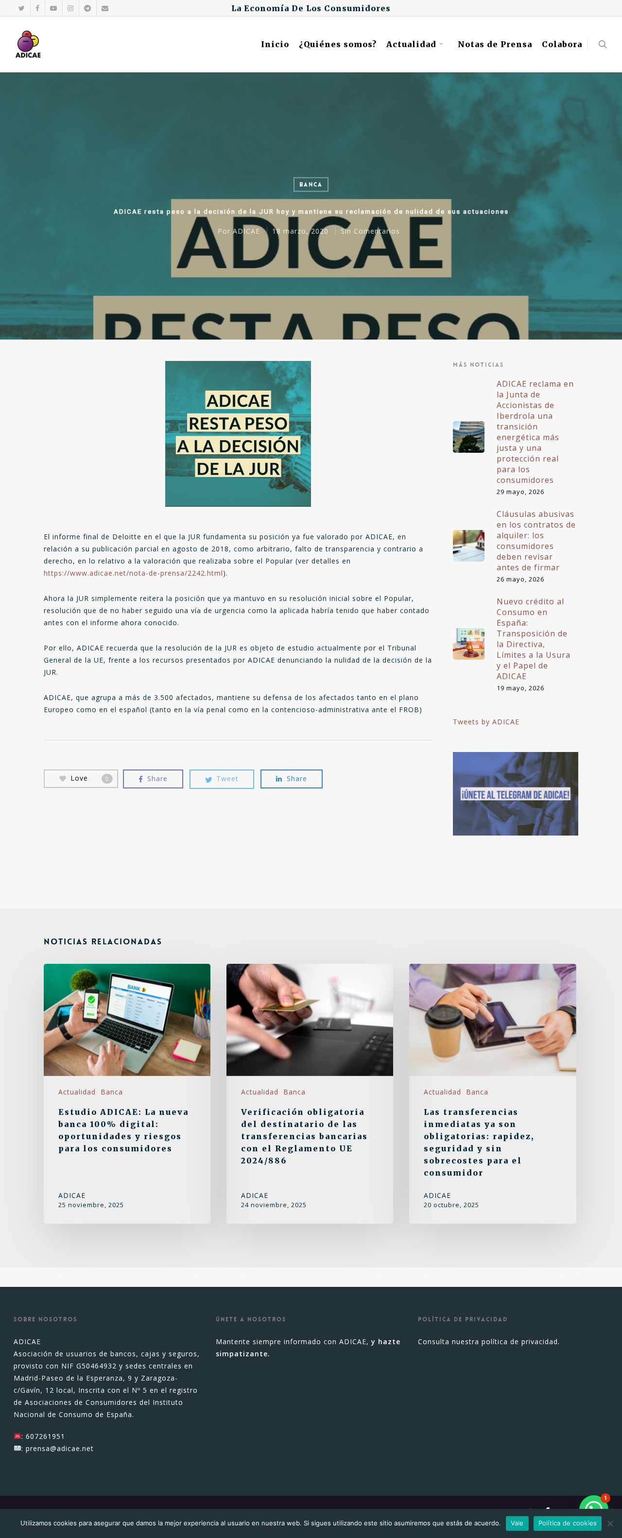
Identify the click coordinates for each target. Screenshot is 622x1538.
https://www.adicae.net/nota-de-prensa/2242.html (133, 573)
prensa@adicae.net (60, 1448)
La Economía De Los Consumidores (311, 8)
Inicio (275, 44)
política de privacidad (520, 1341)
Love (89, 778)
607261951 (45, 1436)
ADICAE (246, 230)
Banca (311, 184)
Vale (517, 1523)
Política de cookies (567, 1523)
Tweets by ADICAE (486, 721)
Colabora (562, 44)
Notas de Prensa (495, 44)
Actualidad (411, 44)
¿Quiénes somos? (338, 44)
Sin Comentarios (370, 230)
